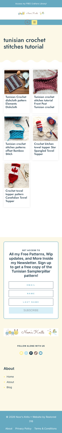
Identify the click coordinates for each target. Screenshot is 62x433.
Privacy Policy (23, 428)
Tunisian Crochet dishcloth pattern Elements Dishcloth (16, 102)
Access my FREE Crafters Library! (31, 3)
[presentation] (16, 82)
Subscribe (31, 310)
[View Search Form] (27, 22)
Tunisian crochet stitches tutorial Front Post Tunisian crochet (44, 102)
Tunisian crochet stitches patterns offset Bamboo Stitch (16, 149)
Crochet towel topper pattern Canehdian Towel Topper (16, 196)
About (10, 382)
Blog (9, 387)
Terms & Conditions (45, 428)
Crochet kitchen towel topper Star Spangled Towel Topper (45, 149)
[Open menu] (34, 22)
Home (10, 376)
